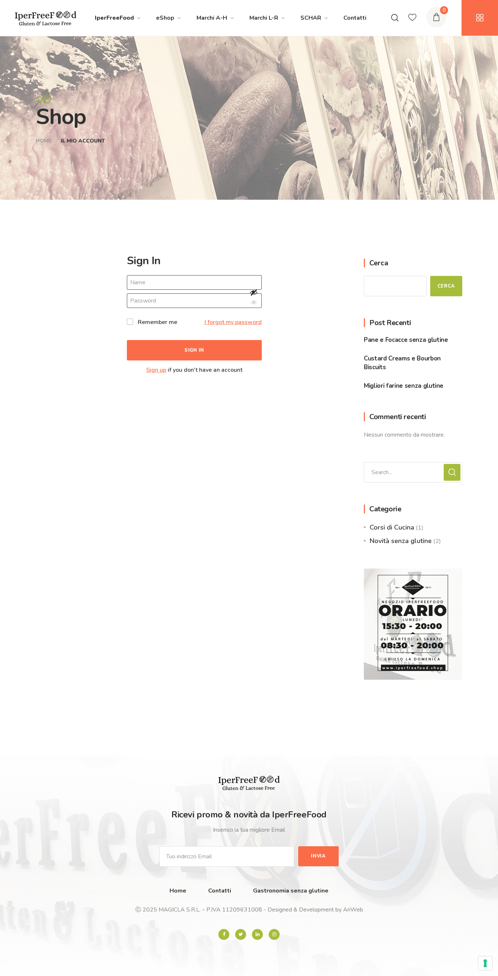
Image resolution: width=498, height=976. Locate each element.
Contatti (354, 18)
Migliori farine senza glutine (403, 386)
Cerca (378, 263)
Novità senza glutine (401, 540)
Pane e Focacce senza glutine (406, 340)
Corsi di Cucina (392, 527)
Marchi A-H (212, 18)
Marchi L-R (263, 18)
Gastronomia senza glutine (290, 891)
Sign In (194, 350)
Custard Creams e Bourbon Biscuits (402, 362)
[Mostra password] (254, 298)
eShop (165, 18)
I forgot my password (233, 322)
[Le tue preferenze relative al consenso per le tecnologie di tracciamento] (485, 963)
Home (44, 140)
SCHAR (310, 18)
